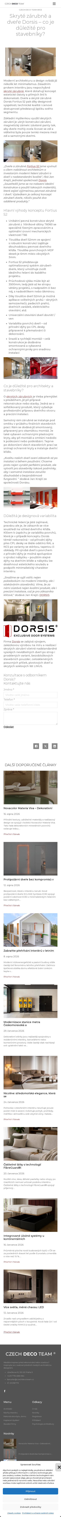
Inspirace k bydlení (11, 1420)
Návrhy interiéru (11, 1413)
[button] (56, 1464)
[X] (45, 746)
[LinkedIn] (54, 746)
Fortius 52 (33, 166)
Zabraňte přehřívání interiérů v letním (29, 950)
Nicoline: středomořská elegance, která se (29, 1095)
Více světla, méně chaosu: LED (24, 1307)
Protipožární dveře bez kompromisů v (29, 879)
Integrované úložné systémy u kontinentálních (24, 1237)
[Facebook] (36, 746)
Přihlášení (36, 1420)
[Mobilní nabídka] (54, 4)
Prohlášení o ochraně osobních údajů (38, 1513)
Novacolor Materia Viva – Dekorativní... (35, 1443)
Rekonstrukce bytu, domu (15, 1416)
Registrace (37, 1416)
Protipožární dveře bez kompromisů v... (35, 1454)
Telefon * (9, 699)
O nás (34, 1409)
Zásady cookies (14, 1513)
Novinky (35, 1413)
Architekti (8, 1409)
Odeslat (9, 727)
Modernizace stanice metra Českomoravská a (22, 1024)
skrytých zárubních (19, 396)
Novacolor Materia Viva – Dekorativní (28, 808)
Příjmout (30, 1491)
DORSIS (44, 595)
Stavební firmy (10, 1424)
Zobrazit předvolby (30, 1507)
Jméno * (9, 689)
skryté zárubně (14, 91)
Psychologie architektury (43, 1424)
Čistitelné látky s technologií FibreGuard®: (22, 1166)
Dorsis (43, 180)
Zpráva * (9, 709)
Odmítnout (30, 1499)
